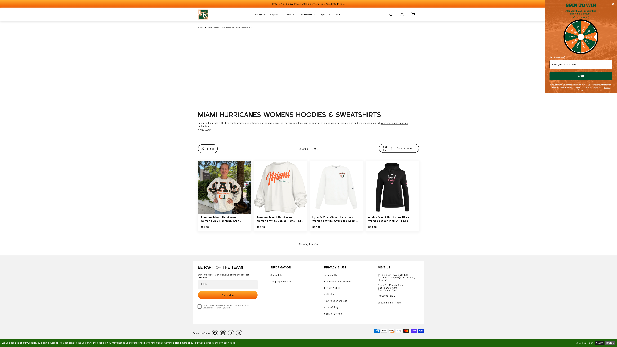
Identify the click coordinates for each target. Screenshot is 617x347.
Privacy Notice (332, 287)
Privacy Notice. (227, 343)
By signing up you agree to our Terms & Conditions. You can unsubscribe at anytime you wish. (228, 306)
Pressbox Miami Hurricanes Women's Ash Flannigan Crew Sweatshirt (220, 219)
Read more (204, 130)
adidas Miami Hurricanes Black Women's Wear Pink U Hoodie (388, 219)
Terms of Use (331, 275)
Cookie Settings (333, 313)
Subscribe (228, 295)
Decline (610, 343)
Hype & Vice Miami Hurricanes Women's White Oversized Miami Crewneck (334, 219)
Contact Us (276, 275)
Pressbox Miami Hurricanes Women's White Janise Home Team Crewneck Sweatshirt (279, 219)
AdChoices (330, 294)
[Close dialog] (613, 3)
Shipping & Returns (280, 281)
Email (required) (557, 57)
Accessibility (331, 307)
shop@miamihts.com (389, 302)
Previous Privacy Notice (337, 281)
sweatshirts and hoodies (394, 122)
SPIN (581, 76)
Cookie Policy (206, 343)
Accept (599, 343)
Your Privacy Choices (335, 300)
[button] (391, 14)
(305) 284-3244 (386, 296)
